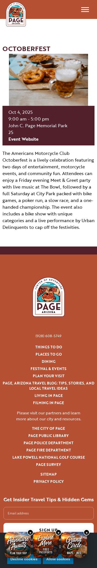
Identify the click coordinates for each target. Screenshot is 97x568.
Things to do (48, 347)
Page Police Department (48, 442)
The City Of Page (48, 428)
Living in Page (49, 395)
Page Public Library (48, 435)
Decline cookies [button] (24, 559)
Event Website (23, 139)
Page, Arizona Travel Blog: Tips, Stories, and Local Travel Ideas (48, 385)
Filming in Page (48, 402)
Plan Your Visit (48, 376)
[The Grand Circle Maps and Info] (74, 545)
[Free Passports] (46, 545)
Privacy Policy (49, 481)
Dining (48, 361)
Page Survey (48, 464)
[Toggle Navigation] (85, 9)
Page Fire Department (48, 450)
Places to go (49, 354)
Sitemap (49, 474)
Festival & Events (48, 368)
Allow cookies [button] (58, 559)
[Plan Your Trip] (18, 545)
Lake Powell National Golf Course (48, 457)
